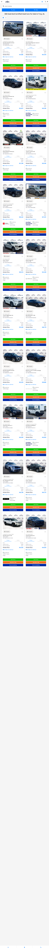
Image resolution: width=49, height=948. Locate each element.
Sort (14, 10)
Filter (37, 10)
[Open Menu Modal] (1, 1)
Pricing (8, 47)
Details (18, 47)
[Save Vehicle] (22, 39)
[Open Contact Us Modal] (46, 1)
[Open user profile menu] (43, 1)
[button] (13, 65)
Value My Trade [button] (13, 68)
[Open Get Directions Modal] (48, 1)
